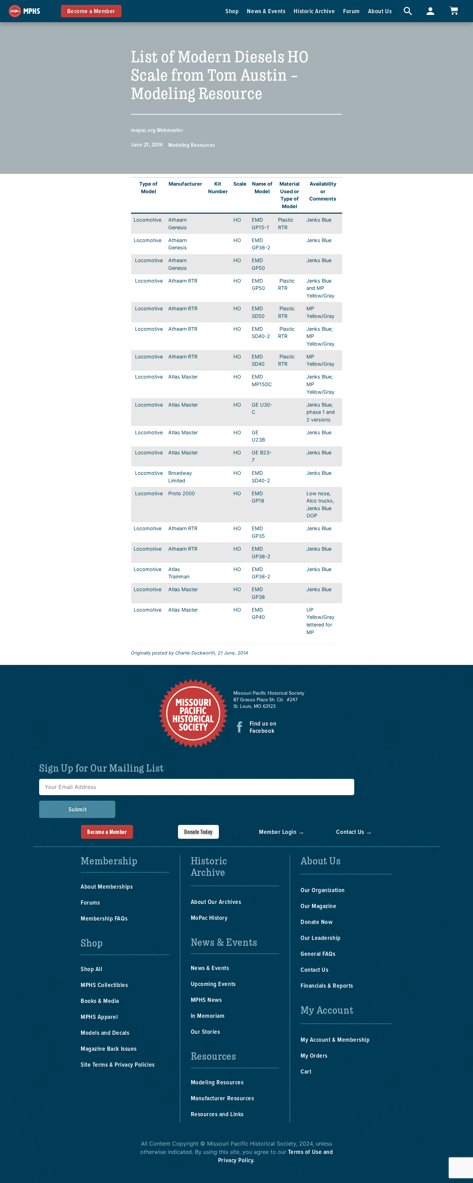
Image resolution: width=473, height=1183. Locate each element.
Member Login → (282, 831)
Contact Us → (354, 831)
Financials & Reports (327, 985)
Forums (90, 902)
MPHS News (206, 999)
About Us (380, 11)
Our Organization (323, 890)
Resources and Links (217, 1114)
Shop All (91, 968)
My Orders (314, 1055)
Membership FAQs (104, 918)
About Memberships (107, 886)
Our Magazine (318, 905)
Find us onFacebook (263, 727)
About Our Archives (216, 901)
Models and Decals (105, 1032)
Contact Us (314, 969)
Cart (306, 1071)
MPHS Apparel (99, 1016)
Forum (351, 11)
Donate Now (316, 921)
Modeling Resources (191, 145)
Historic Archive (314, 11)
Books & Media (100, 1000)
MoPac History (209, 917)
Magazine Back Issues (109, 1048)
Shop (232, 11)
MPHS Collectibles (104, 984)
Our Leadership (321, 937)
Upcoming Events (213, 983)
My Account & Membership (335, 1039)
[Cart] (453, 10)
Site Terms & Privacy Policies (118, 1064)
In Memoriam (208, 1015)
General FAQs (318, 953)
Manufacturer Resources (222, 1098)
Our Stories (205, 1031)
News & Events (266, 11)
